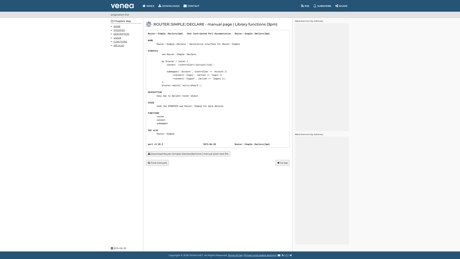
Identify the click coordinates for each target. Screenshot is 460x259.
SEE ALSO (119, 45)
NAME (117, 26)
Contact (193, 5)
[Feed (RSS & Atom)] (283, 255)
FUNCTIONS (120, 41)
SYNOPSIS (119, 30)
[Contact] (279, 255)
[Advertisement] (322, 77)
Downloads (171, 5)
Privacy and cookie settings (260, 255)
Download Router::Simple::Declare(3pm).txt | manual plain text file (189, 153)
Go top (283, 162)
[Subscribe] (287, 255)
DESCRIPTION (121, 34)
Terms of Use (235, 255)
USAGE (117, 38)
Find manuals (158, 162)
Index (150, 5)
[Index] (122, 6)
